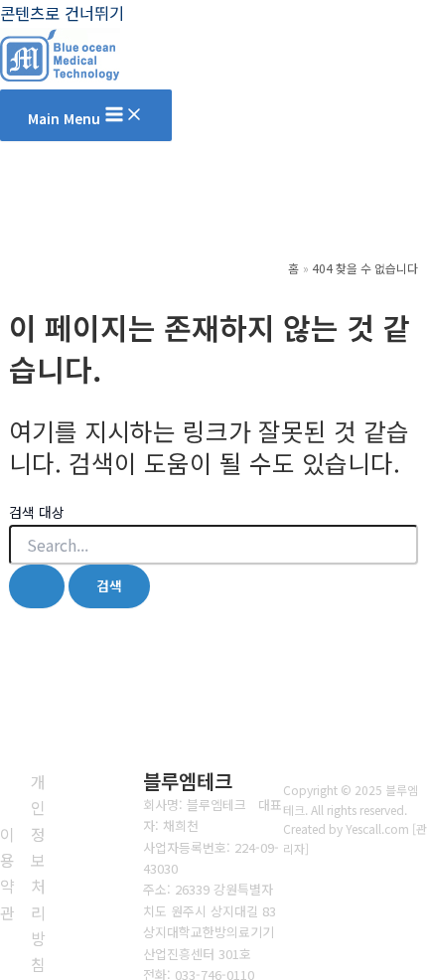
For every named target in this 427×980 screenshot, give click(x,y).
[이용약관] (7, 873)
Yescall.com (377, 828)
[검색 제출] (37, 586)
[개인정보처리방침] (39, 873)
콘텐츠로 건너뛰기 (62, 13)
